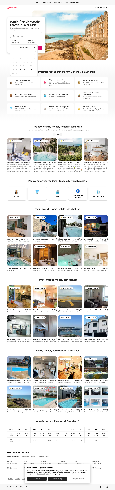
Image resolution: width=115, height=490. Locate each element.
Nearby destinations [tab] (13, 456)
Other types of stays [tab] (28, 456)
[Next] (60, 134)
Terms (28, 487)
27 (27, 69)
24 (17, 69)
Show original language (72, 2)
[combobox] (26, 36)
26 (24, 69)
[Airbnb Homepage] (12, 7)
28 (31, 69)
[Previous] (54, 134)
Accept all (37, 479)
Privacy (22, 487)
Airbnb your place (101, 8)
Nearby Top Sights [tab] (43, 456)
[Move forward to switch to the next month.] (34, 47)
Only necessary (57, 479)
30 (13, 73)
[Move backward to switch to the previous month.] (13, 47)
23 (13, 69)
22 (34, 66)
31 (16, 73)
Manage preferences (78, 479)
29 (34, 69)
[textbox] (18, 42)
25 (20, 69)
